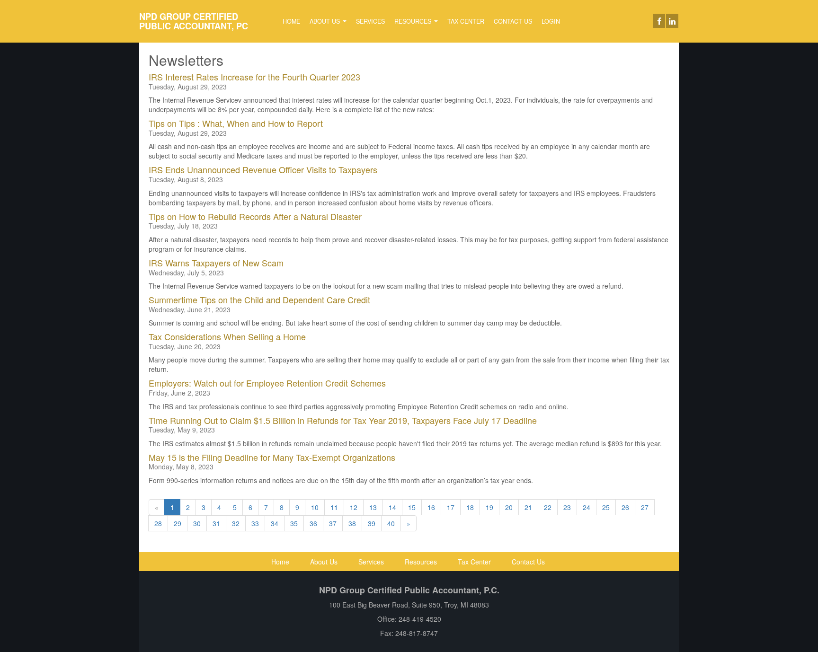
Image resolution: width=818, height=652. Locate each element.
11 (334, 507)
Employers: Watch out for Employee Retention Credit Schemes (267, 383)
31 (216, 523)
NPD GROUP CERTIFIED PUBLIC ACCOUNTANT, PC (193, 21)
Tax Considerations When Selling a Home (227, 336)
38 (352, 523)
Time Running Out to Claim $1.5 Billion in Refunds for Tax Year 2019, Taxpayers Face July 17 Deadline (343, 420)
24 (586, 507)
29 (177, 523)
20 (509, 507)
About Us (326, 21)
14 (392, 507)
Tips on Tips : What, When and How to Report (236, 123)
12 (353, 507)
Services (370, 21)
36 (313, 523)
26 (625, 507)
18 (470, 507)
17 (450, 507)
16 (431, 507)
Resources (413, 21)
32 (236, 523)
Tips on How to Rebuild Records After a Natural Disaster (255, 216)
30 (197, 523)
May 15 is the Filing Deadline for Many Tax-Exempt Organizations (272, 457)
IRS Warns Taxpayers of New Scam (216, 262)
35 (294, 523)
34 (274, 523)
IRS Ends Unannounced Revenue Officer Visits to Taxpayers (263, 169)
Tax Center (465, 21)
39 (371, 523)
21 (528, 507)
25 (606, 507)
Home (291, 21)
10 (315, 507)
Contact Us (513, 21)
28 (158, 523)
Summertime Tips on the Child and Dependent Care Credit (259, 299)
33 (255, 523)
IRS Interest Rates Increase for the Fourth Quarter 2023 (254, 76)
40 (391, 523)
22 (547, 507)
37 (333, 523)
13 (373, 507)
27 (645, 507)
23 (567, 507)
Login (551, 21)
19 (489, 507)
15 (412, 507)
